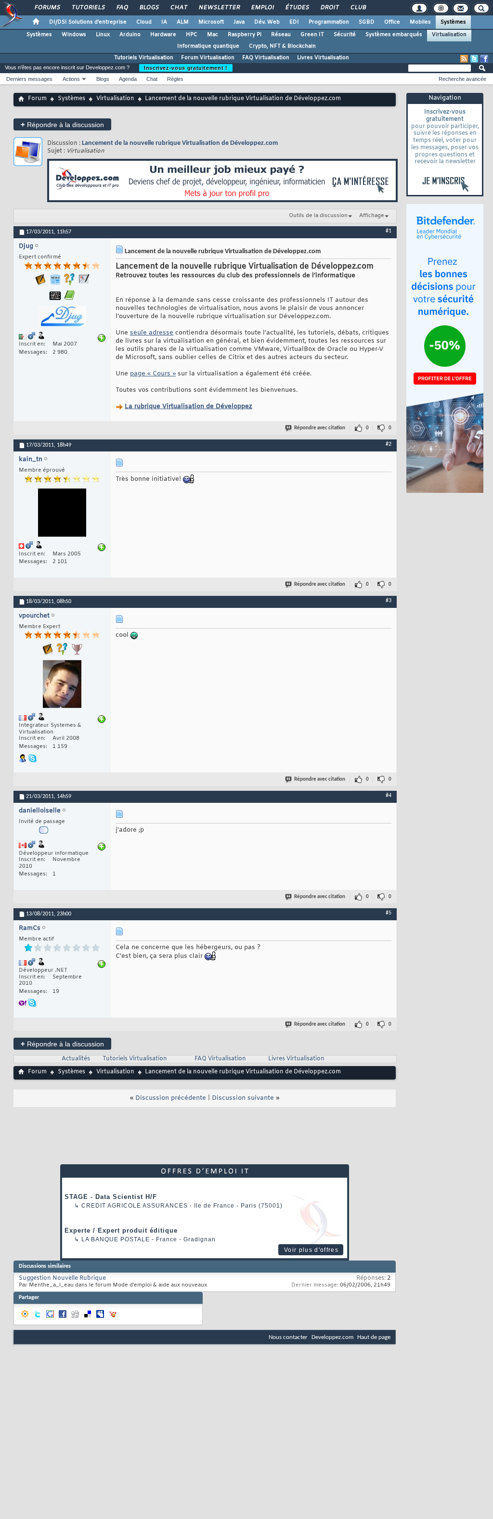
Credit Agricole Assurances (134, 1205)
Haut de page (373, 1337)
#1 (388, 231)
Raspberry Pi (244, 34)
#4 (388, 795)
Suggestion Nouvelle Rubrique (62, 1278)
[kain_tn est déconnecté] (62, 514)
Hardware (163, 34)
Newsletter (218, 8)
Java (239, 22)
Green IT (312, 34)
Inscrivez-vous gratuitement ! (186, 68)
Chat (178, 8)
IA (164, 22)
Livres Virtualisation (323, 57)
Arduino (130, 34)
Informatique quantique (208, 46)
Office (392, 22)
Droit (329, 8)
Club (357, 8)
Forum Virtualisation (207, 57)
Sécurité (345, 34)
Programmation (329, 22)
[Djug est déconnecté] (62, 317)
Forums (47, 8)
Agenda (128, 79)
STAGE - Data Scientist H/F (111, 1196)
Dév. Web (267, 22)
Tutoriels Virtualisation (143, 57)
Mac (212, 34)
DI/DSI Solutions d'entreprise (88, 22)
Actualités (76, 1059)
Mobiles (420, 22)
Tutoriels (87, 8)
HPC (191, 34)
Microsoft (211, 22)
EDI (294, 22)
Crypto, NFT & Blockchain (282, 46)
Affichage (371, 215)
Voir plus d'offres (311, 1250)
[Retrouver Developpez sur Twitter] (474, 59)
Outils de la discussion (318, 215)
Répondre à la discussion (62, 124)
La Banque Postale (115, 1239)
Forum (37, 99)
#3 (388, 601)
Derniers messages (29, 79)
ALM (183, 22)
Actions (71, 79)
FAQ (122, 8)
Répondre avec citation (319, 428)
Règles (175, 79)
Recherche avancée (462, 79)
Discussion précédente (170, 1098)
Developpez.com (332, 1337)
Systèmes (453, 22)
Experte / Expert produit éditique (121, 1230)
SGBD (367, 22)
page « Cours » (153, 374)
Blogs (148, 8)
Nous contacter (288, 1337)
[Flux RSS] (464, 59)
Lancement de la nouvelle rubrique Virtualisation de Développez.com (180, 143)
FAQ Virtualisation (265, 57)
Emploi (262, 8)
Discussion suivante (243, 1098)
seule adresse (151, 333)
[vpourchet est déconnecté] (62, 685)
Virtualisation (449, 34)
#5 (388, 913)
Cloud (144, 22)
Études (297, 8)
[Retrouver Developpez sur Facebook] (484, 59)
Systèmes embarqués (393, 34)
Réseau (281, 34)
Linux (103, 34)
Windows (74, 34)
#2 (388, 444)
